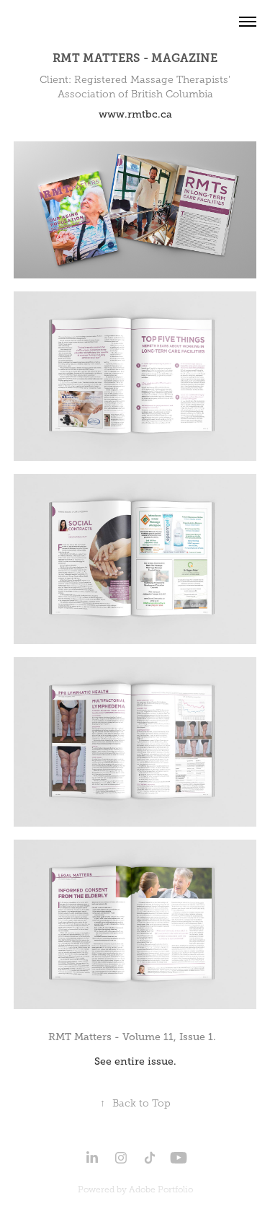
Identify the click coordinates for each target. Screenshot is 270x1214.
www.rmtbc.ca (135, 114)
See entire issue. (135, 1061)
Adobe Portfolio (161, 1189)
